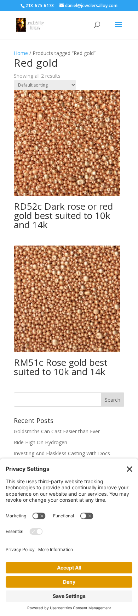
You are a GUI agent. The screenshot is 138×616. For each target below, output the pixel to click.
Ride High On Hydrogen (40, 442)
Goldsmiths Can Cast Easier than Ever (57, 431)
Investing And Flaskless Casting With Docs (62, 453)
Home (21, 53)
